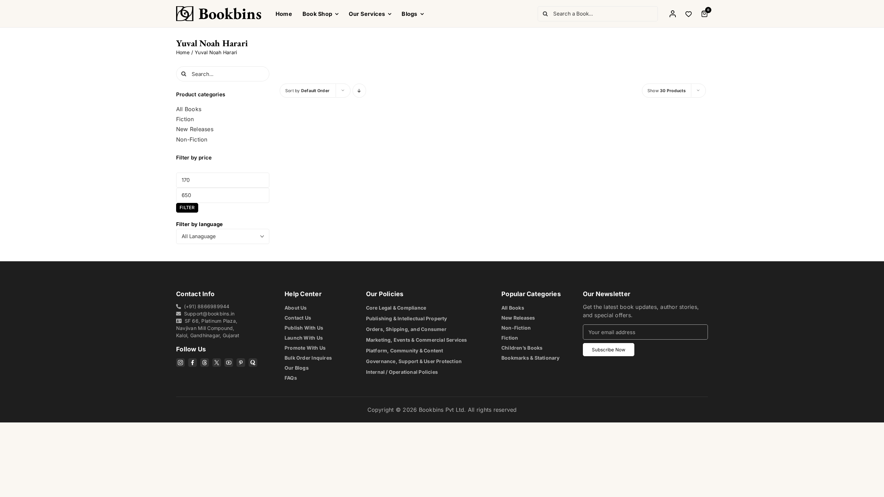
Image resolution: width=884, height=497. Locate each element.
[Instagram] (180, 362)
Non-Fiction (192, 139)
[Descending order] (359, 91)
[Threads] (204, 362)
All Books (188, 109)
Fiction (185, 119)
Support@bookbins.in (209, 313)
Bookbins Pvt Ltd (441, 409)
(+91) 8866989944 (207, 306)
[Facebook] (192, 362)
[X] (216, 362)
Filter (187, 207)
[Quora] (253, 362)
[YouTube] (228, 362)
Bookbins (230, 13)
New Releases (194, 129)
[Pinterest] (241, 362)
